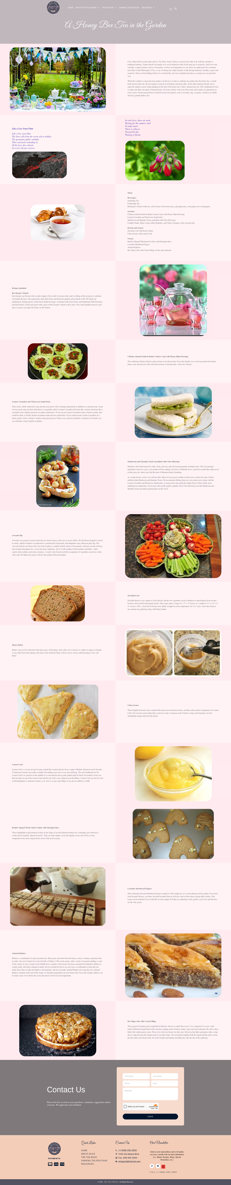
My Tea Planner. (111, 1182)
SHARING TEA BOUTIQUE (129, 8)
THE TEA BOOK (108, 8)
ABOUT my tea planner (86, 8)
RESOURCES (147, 8)
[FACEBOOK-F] (152, 1166)
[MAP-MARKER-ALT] (158, 1166)
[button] (175, 9)
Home (70, 8)
